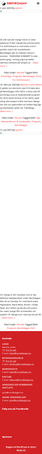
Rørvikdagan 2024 (32, 76)
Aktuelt (20, 72)
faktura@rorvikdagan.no (21, 379)
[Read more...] (6, 111)
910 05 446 (11, 350)
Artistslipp (6, 76)
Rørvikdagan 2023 (26, 328)
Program (17, 76)
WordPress (21, 447)
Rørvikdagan (16, 3)
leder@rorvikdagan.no (20, 353)
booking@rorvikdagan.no (21, 364)
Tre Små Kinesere (21, 79)
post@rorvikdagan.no (19, 400)
